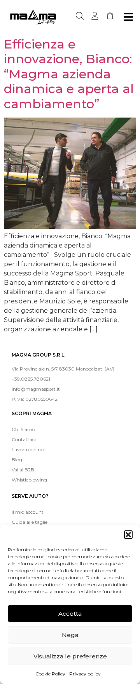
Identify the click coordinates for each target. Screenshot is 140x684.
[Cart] (110, 15)
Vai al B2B (23, 470)
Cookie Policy (50, 674)
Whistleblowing (29, 480)
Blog (17, 459)
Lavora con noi (28, 449)
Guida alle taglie (29, 522)
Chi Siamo (23, 429)
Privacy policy (85, 674)
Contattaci (24, 439)
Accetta (70, 613)
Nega (70, 635)
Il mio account (28, 512)
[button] (128, 535)
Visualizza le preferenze (70, 656)
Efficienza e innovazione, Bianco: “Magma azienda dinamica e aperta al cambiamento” (69, 73)
